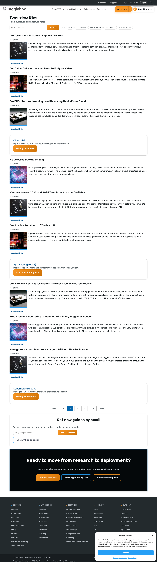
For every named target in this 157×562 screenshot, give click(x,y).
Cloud (70, 27)
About (96, 509)
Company (102, 3)
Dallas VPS (15, 522)
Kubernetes (43, 526)
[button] (152, 535)
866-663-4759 (131, 2)
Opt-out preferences (120, 558)
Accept (126, 553)
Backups (14, 538)
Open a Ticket (126, 509)
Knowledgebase (127, 517)
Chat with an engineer (28, 440)
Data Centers (98, 513)
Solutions (88, 9)
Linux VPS (15, 517)
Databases (43, 530)
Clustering (42, 534)
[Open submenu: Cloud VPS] (63, 9)
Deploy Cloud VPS (25, 148)
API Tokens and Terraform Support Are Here (36, 35)
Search (53, 27)
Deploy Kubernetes (26, 396)
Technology (98, 517)
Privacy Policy (132, 558)
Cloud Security (110, 27)
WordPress (43, 522)
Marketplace (43, 538)
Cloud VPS (56, 9)
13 (93, 409)
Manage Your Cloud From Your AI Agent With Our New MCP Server (50, 349)
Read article (16, 63)
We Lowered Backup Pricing (27, 159)
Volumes (14, 534)
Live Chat (124, 513)
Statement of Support (129, 522)
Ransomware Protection (75, 517)
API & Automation (17, 546)
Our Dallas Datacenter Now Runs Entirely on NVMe (41, 68)
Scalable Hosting (125, 27)
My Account (125, 530)
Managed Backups (73, 513)
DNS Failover (71, 522)
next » (103, 409)
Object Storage (71, 530)
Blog (95, 526)
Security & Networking (19, 542)
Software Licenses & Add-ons (77, 542)
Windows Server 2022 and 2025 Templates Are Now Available (47, 192)
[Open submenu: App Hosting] (80, 9)
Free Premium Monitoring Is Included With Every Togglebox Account (52, 316)
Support (113, 3)
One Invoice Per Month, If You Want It (32, 225)
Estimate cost (44, 517)
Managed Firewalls (73, 534)
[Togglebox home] (26, 9)
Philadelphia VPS (17, 526)
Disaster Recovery (73, 509)
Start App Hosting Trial (27, 272)
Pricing (100, 9)
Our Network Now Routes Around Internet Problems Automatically (51, 283)
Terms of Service (65, 561)
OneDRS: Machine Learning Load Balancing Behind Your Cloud (48, 101)
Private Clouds (71, 526)
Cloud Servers (81, 27)
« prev (54, 409)
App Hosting (72, 9)
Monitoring (70, 538)
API (95, 530)
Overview (14, 509)
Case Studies (98, 522)
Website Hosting (95, 27)
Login (143, 3)
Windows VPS (16, 513)
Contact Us (125, 526)
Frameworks (43, 513)
